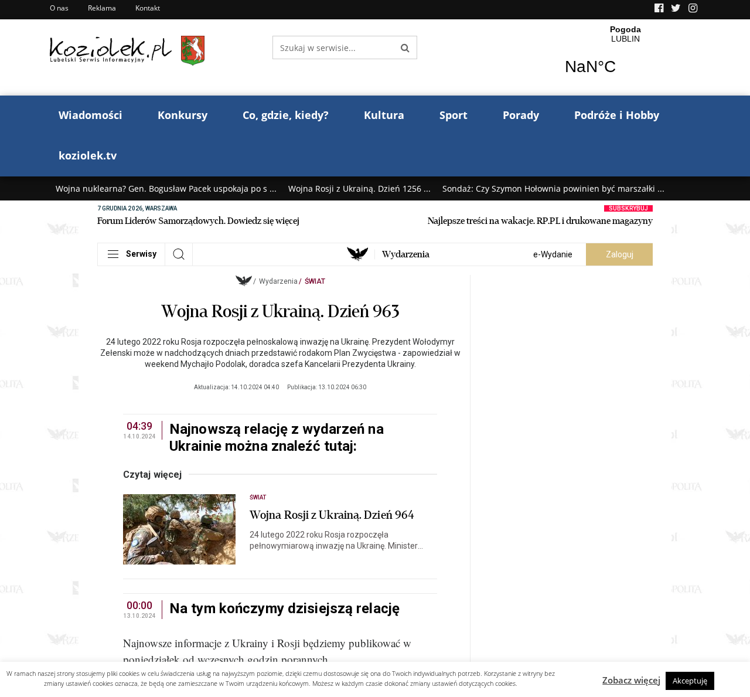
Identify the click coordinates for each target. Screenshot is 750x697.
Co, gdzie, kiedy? (286, 115)
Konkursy (182, 115)
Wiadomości (90, 115)
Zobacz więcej (631, 680)
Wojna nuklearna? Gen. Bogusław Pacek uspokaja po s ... (166, 188)
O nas (59, 8)
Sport (453, 115)
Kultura (384, 115)
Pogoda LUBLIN (625, 57)
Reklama (102, 8)
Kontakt (147, 8)
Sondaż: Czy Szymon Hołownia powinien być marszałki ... (553, 188)
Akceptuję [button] (690, 680)
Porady (521, 115)
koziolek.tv (88, 155)
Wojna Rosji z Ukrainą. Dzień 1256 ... (359, 188)
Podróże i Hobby (616, 115)
